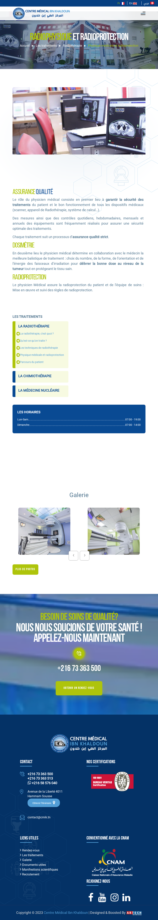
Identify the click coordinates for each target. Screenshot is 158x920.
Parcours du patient (32, 362)
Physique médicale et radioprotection (42, 354)
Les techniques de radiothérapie (39, 347)
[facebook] (90, 900)
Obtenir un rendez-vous (79, 688)
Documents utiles (33, 865)
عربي (147, 3)
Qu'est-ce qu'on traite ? (33, 340)
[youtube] (102, 900)
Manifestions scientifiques (39, 869)
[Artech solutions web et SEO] (134, 913)
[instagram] (114, 900)
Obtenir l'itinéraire (42, 803)
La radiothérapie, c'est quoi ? (37, 333)
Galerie (26, 860)
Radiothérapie (72, 45)
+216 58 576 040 (44, 783)
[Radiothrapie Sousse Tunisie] (44, 531)
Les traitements (46, 45)
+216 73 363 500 (79, 669)
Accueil (25, 45)
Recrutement (30, 874)
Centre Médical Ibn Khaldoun (66, 913)
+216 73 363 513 (40, 778)
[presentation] (73, 555)
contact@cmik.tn (39, 817)
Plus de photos (25, 569)
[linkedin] (126, 900)
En (131, 3)
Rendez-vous (30, 850)
